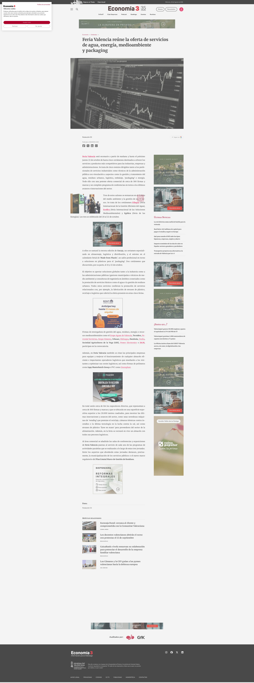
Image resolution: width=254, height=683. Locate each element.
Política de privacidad (43, 4)
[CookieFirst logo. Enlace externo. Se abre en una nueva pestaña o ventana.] (9, 6)
